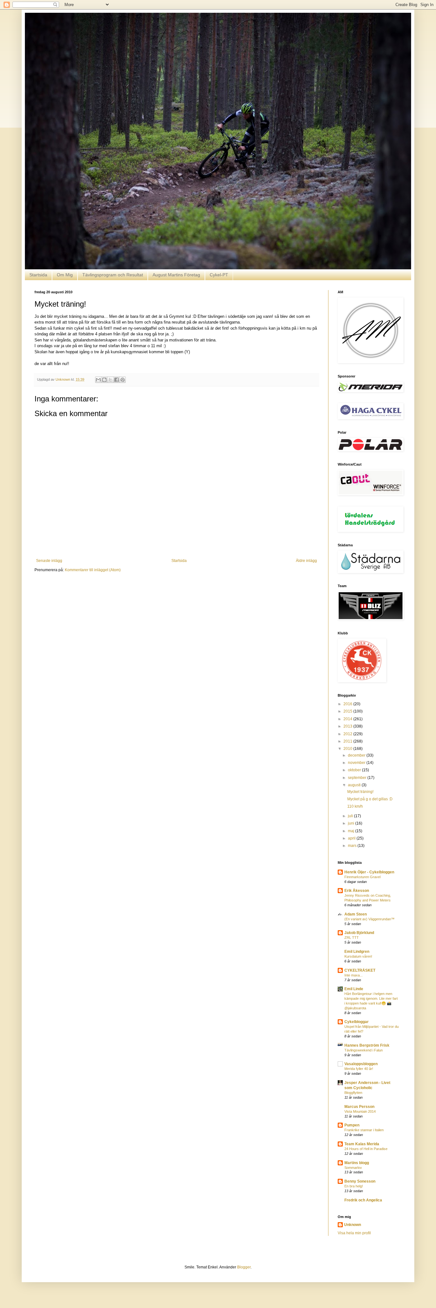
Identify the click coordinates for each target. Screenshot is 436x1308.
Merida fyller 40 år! (358, 1069)
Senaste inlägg (49, 560)
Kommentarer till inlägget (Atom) (93, 570)
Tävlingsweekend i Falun (363, 1050)
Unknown (352, 1224)
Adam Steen (355, 914)
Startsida (38, 274)
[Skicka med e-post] (98, 380)
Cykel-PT (219, 274)
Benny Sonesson (359, 1181)
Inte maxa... (353, 975)
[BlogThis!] (104, 380)
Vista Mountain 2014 (360, 1111)
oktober (355, 770)
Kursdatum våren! (358, 956)
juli (351, 816)
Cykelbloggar (356, 1022)
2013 (348, 726)
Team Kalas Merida (361, 1144)
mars (352, 845)
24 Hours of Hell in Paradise (365, 1149)
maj (351, 831)
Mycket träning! (360, 791)
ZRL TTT (351, 937)
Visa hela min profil (354, 1233)
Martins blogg (356, 1163)
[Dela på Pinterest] (122, 380)
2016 (348, 704)
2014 (348, 719)
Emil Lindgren (356, 951)
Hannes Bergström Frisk (366, 1045)
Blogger (244, 1267)
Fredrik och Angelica (363, 1200)
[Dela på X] (110, 380)
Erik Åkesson (356, 890)
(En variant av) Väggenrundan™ (369, 919)
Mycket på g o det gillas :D (370, 799)
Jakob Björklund (359, 933)
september (357, 777)
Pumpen (351, 1125)
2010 (348, 748)
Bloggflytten (353, 1093)
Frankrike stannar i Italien (364, 1130)
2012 (348, 734)
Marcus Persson (359, 1106)
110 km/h (355, 806)
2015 (348, 711)
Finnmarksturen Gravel (362, 877)
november (357, 762)
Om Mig (65, 274)
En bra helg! (353, 1186)
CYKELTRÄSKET (359, 970)
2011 (348, 741)
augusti (355, 785)
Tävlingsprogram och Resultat (112, 274)
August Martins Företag (176, 274)
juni (351, 823)
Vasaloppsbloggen (361, 1064)
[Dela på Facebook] (116, 380)
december (357, 755)
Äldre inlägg (306, 560)
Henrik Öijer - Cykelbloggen (369, 872)
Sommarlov (353, 1168)
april (352, 838)
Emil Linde (353, 989)
